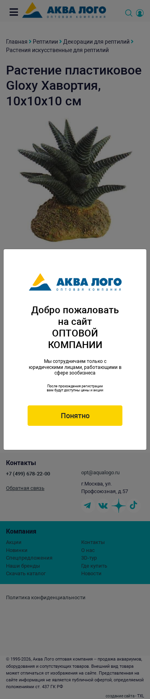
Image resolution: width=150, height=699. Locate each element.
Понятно (75, 415)
